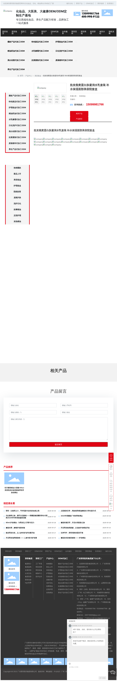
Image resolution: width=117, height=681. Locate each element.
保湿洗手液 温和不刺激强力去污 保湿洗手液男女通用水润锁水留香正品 (58, 490)
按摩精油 (17, 209)
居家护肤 (17, 197)
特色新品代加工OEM (40, 42)
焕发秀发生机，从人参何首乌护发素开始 (20, 533)
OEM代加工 (90, 3)
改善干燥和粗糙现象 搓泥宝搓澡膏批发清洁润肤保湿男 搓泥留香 (36, 490)
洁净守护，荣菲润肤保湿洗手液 (72, 533)
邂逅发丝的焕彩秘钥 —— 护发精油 (73, 538)
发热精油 (17, 221)
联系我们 (110, 3)
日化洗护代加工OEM (64, 51)
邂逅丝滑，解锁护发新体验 (15, 528)
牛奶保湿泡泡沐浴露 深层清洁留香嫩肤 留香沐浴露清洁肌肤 (80, 490)
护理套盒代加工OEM (64, 42)
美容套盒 (38, 76)
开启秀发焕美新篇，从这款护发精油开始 (75, 528)
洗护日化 (17, 203)
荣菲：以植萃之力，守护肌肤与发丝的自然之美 (22, 511)
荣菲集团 (18, 551)
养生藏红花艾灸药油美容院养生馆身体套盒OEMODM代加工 (14, 490)
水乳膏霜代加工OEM (40, 51)
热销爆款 (17, 168)
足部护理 (17, 215)
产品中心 (28, 76)
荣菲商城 (88, 551)
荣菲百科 (78, 551)
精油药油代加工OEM (16, 51)
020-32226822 (19, 313)
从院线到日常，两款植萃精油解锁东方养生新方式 (78, 511)
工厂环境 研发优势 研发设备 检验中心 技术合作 (39, 570)
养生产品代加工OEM (16, 69)
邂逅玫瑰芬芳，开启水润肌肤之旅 (73, 522)
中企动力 (57, 671)
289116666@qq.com (93, 615)
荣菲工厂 (28, 551)
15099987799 (101, 609)
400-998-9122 (90, 16)
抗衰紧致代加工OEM (40, 60)
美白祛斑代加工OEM (16, 60)
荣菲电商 (100, 3)
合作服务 (68, 551)
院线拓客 (17, 191)
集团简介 (28, 564)
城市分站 (69, 3)
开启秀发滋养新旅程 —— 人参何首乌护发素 (21, 538)
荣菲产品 (79, 3)
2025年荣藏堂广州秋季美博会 (72, 516)
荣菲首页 (8, 551)
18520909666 (14, 324)
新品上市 (17, 174)
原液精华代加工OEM (64, 60)
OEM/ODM (38, 551)
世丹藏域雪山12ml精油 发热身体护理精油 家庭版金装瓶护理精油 (102, 490)
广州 (62, 671)
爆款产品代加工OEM (16, 42)
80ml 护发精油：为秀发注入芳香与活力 (20, 522)
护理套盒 (17, 185)
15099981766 (90, 13)
